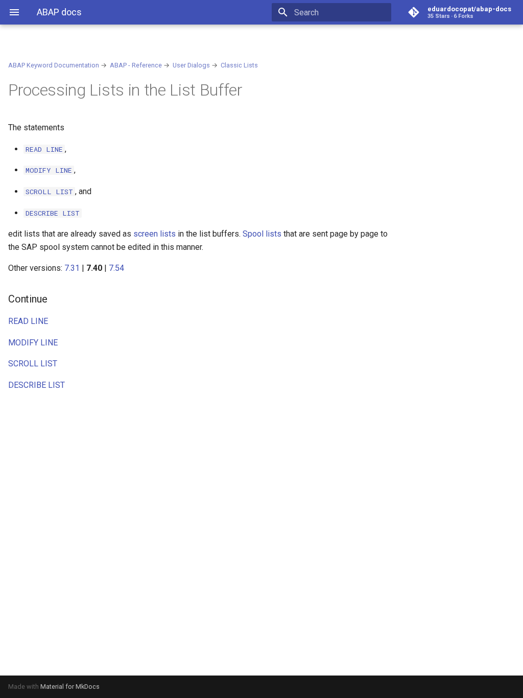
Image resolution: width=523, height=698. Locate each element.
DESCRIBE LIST (36, 385)
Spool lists (262, 234)
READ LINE (28, 321)
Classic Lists (239, 65)
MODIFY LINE (33, 342)
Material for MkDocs (70, 686)
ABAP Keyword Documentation (53, 65)
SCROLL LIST (32, 363)
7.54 (116, 268)
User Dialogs (191, 65)
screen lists (154, 234)
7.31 (72, 268)
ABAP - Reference (136, 65)
